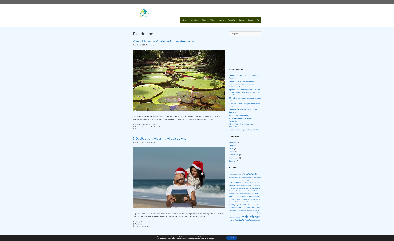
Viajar (248, 216)
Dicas (204, 20)
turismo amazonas (251, 207)
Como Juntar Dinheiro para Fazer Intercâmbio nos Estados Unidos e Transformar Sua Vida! (242, 84)
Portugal (234, 204)
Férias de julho (247, 199)
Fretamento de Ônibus (235, 199)
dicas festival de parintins (238, 188)
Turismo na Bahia (253, 210)
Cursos (241, 20)
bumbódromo (253, 180)
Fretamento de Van (254, 196)
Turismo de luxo (243, 210)
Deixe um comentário (142, 129)
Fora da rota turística (242, 196)
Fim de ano (146, 127)
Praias (242, 204)
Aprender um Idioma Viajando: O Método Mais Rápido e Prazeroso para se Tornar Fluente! (244, 92)
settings (211, 239)
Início (184, 20)
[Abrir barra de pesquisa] (258, 20)
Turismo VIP (246, 213)
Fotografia (231, 20)
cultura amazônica (247, 185)
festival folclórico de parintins (244, 193)
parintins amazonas (250, 202)
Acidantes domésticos (235, 174)
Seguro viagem (237, 207)
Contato (250, 20)
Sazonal (221, 20)
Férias (212, 20)
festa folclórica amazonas (253, 188)
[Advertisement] (245, 52)
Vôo (247, 220)
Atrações (138, 124)
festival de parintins (243, 190)
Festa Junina (233, 190)
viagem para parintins (235, 217)
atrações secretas (247, 177)
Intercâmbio (233, 158)
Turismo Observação (235, 213)
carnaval (234, 182)
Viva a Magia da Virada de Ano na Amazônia (163, 41)
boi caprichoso (235, 180)
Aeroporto (249, 174)
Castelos (243, 182)
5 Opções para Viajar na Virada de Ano (159, 138)
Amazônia (138, 127)
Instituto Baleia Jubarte (237, 202)
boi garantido (245, 180)
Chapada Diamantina (253, 182)
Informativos (194, 20)
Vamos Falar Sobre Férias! (239, 115)
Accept (231, 238)
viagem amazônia (255, 213)
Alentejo (232, 177)
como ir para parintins (235, 185)
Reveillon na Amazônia (158, 127)
